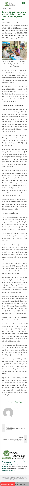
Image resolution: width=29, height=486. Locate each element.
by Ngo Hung (17, 22)
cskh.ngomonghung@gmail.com (18, 466)
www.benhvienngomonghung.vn (17, 468)
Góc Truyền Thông (7, 9)
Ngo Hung (20, 409)
